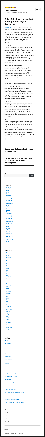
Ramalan (8, 314)
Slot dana (7, 350)
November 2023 (9, 238)
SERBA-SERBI (9, 322)
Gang (7, 281)
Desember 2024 (9, 216)
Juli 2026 (8, 188)
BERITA (7, 260)
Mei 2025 (8, 208)
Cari (5, 173)
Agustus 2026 (9, 187)
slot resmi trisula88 (9, 386)
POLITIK (8, 311)
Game (7, 278)
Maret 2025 (8, 211)
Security (7, 317)
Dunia (7, 270)
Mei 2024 (8, 228)
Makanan (8, 299)
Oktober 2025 (9, 202)
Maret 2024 (8, 231)
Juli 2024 (8, 225)
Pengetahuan (9, 309)
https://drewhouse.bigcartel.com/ (12, 399)
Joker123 (6, 353)
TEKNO (6, 429)
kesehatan (8, 293)
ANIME (7, 255)
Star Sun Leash (11, 11)
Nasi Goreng (8, 303)
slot (5, 366)
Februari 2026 (9, 195)
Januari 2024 (9, 234)
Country (7, 267)
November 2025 (9, 200)
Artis (7, 258)
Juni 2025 (8, 206)
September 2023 (9, 239)
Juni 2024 (8, 226)
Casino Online (8, 346)
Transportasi (9, 327)
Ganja (7, 283)
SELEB (7, 321)
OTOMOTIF (8, 306)
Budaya (7, 265)
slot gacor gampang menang (11, 376)
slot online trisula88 (9, 382)
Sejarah (7, 319)
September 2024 (9, 221)
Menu (38, 9)
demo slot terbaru (9, 379)
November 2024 (9, 218)
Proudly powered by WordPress (17, 433)
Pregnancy (8, 312)
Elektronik (8, 271)
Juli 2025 (8, 205)
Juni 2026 (8, 190)
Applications (8, 257)
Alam (7, 252)
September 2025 (9, 203)
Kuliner (7, 296)
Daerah (7, 268)
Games (7, 280)
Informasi (8, 288)
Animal (7, 253)
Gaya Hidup (8, 285)
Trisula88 (7, 363)
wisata (7, 329)
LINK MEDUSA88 (8, 359)
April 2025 (8, 210)
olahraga (8, 304)
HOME (7, 286)
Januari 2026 (9, 197)
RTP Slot (6, 340)
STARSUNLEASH (8, 27)
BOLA (7, 263)
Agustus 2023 (9, 241)
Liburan (7, 298)
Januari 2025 (9, 215)
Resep (7, 316)
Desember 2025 (9, 198)
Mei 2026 (8, 192)
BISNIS (7, 262)
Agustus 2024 (9, 223)
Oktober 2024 (9, 220)
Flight (7, 275)
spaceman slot (8, 356)
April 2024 (8, 229)
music (7, 301)
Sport (7, 324)
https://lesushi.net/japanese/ (11, 369)
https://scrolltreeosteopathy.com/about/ (14, 392)
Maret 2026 (8, 193)
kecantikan (8, 291)
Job (6, 290)
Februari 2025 (9, 213)
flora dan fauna (9, 276)
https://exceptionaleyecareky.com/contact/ (15, 402)
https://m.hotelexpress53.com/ (12, 373)
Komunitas (8, 294)
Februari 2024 (9, 233)
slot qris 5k (7, 396)
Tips (7, 326)
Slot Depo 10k (8, 343)
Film (7, 273)
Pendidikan (8, 308)
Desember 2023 (9, 236)
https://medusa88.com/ (10, 389)
